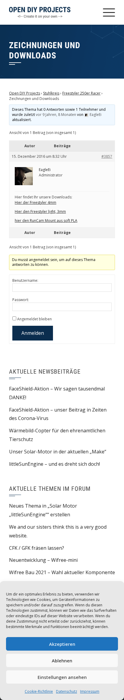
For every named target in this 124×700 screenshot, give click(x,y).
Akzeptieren (62, 644)
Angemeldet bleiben (34, 319)
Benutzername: (25, 280)
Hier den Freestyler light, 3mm (40, 211)
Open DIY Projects (24, 93)
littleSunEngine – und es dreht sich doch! (54, 464)
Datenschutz (66, 691)
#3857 (106, 156)
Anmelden (32, 333)
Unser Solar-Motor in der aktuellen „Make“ (57, 451)
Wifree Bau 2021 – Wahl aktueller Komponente (62, 572)
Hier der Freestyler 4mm (35, 202)
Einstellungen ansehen (62, 677)
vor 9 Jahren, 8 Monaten (56, 114)
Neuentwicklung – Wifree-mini (43, 560)
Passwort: (20, 299)
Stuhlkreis (51, 93)
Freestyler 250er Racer (81, 93)
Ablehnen (62, 661)
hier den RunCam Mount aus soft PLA (46, 220)
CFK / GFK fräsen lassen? (36, 548)
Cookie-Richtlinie (39, 691)
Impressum (89, 691)
